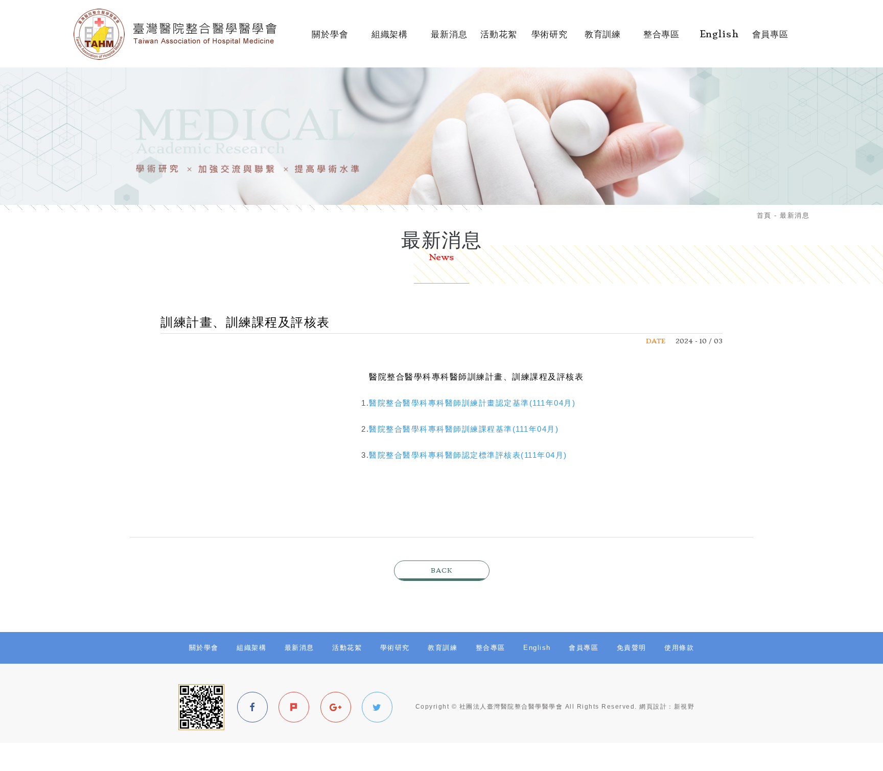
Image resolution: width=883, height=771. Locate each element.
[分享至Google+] (335, 707)
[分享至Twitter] (377, 707)
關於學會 (330, 39)
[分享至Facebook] (252, 707)
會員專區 (770, 39)
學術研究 (549, 39)
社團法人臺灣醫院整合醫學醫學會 (185, 34)
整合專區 (661, 39)
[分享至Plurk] (293, 707)
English (719, 39)
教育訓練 (603, 39)
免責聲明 (631, 647)
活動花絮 (498, 39)
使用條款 (679, 647)
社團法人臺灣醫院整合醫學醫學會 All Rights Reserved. (548, 706)
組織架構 (389, 39)
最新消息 (449, 39)
